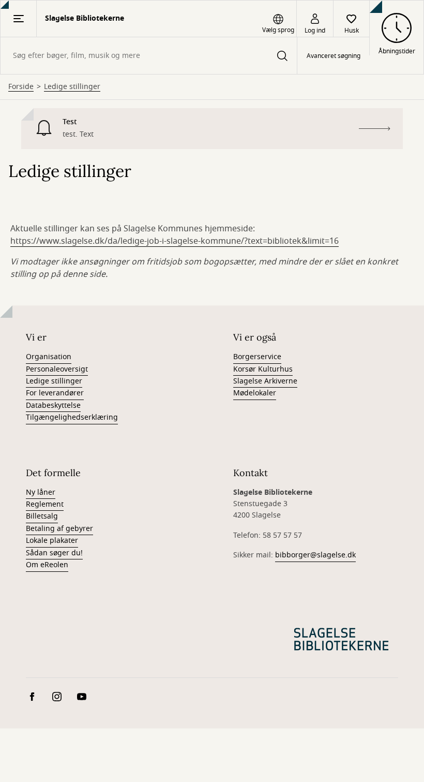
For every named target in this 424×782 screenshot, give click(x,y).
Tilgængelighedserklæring (72, 417)
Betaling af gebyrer (59, 528)
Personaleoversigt (57, 369)
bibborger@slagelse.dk (315, 555)
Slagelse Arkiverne (265, 381)
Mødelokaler (254, 393)
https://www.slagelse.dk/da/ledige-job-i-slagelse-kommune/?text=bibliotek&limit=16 (174, 241)
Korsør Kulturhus (263, 369)
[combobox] (149, 55)
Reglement (45, 504)
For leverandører (55, 393)
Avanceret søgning (333, 56)
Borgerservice (257, 356)
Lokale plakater (52, 540)
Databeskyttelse (53, 405)
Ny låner (40, 492)
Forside (21, 87)
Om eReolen (47, 564)
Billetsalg (42, 516)
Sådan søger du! (54, 553)
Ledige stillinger (72, 87)
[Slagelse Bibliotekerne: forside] (341, 639)
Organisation (48, 356)
